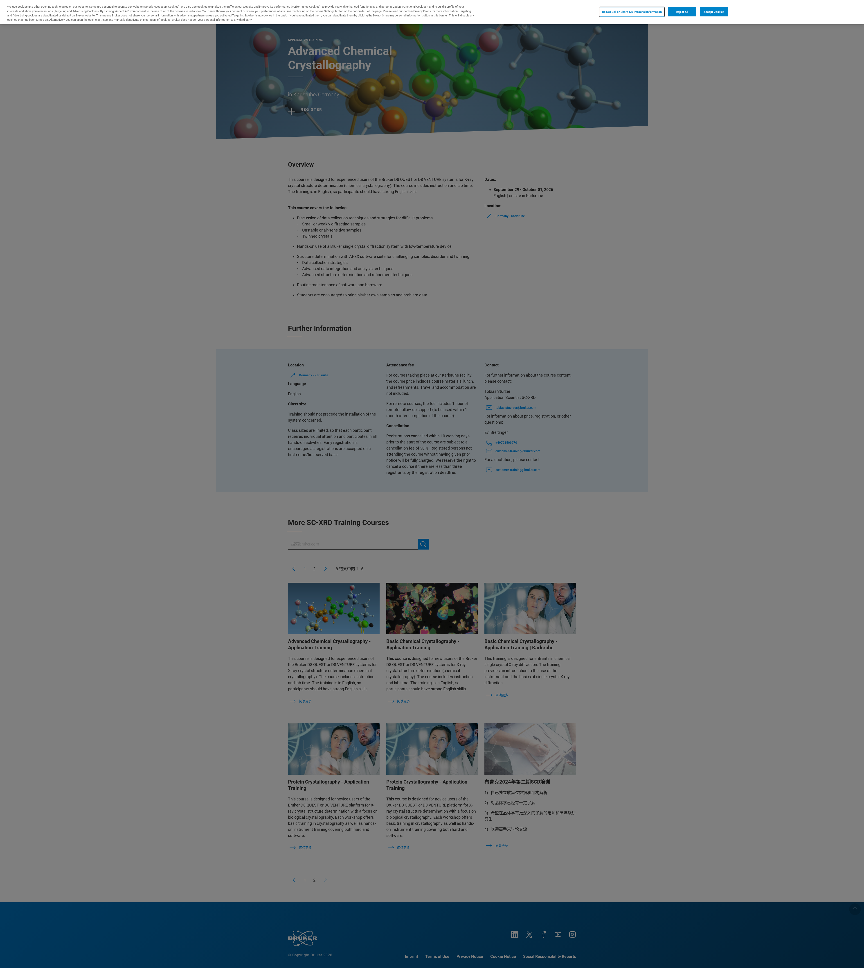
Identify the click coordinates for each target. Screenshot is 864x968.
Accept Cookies (714, 12)
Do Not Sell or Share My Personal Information (632, 12)
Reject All (682, 12)
